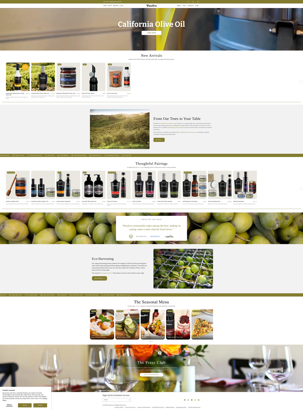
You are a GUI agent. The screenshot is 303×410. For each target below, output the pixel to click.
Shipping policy (181, 407)
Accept (25, 405)
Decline (40, 405)
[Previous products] (1, 81)
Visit (184, 5)
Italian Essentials (238, 201)
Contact (191, 5)
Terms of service (130, 407)
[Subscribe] (129, 400)
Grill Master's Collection (190, 201)
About (179, 5)
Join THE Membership (151, 374)
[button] (188, 1)
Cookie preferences (194, 407)
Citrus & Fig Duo (112, 201)
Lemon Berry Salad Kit (63, 201)
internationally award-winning (176, 127)
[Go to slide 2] (151, 341)
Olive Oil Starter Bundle (164, 201)
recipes (137, 306)
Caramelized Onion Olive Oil (40, 93)
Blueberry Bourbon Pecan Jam (65, 93)
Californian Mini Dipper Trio (39, 201)
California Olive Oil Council (188, 132)
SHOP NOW (151, 33)
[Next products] (301, 81)
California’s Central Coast (168, 123)
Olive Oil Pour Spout (88, 93)
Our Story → (159, 139)
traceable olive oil (106, 273)
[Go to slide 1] (150, 341)
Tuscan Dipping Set (214, 201)
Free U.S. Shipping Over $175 (112, 1)
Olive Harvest (98, 278)
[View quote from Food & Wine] (155, 236)
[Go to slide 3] (152, 341)
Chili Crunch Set (112, 93)
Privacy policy (119, 407)
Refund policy (170, 407)
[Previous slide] (90, 325)
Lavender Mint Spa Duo (89, 201)
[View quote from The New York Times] (141, 236)
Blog (197, 5)
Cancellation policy (158, 407)
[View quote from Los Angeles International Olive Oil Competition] (131, 236)
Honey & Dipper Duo (12, 201)
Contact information (143, 407)
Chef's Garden (136, 201)
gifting (140, 167)
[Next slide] (213, 325)
